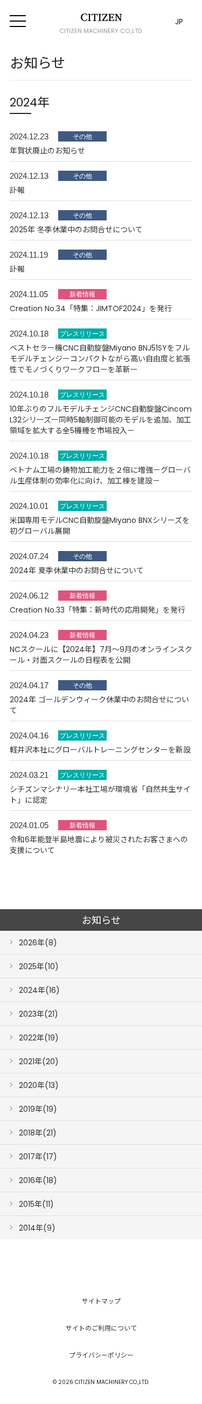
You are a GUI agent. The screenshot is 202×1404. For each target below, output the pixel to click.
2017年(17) (38, 1156)
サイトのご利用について (101, 1328)
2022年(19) (39, 1037)
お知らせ (101, 920)
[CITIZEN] (101, 17)
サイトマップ (101, 1301)
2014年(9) (37, 1227)
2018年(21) (38, 1132)
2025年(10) (39, 966)
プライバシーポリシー (101, 1355)
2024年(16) (39, 990)
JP (179, 21)
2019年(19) (38, 1109)
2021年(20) (39, 1061)
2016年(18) (38, 1180)
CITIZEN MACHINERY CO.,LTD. (101, 30)
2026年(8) (38, 942)
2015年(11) (36, 1204)
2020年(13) (39, 1085)
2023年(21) (38, 1014)
